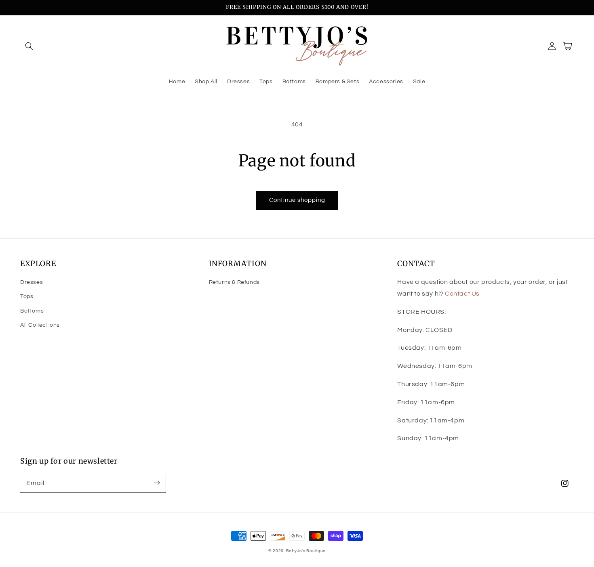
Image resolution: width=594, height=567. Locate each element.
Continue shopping (297, 200)
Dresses (31, 282)
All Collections (40, 325)
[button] (29, 46)
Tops (26, 296)
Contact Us (462, 293)
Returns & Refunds (234, 282)
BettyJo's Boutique (306, 551)
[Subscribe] (157, 483)
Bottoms (32, 311)
